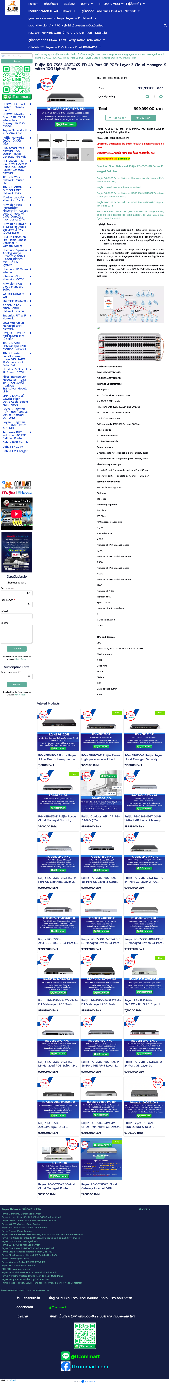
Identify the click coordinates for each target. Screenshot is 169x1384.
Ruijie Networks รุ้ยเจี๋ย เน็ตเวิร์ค (69, 54)
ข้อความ (4, 623)
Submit (16, 684)
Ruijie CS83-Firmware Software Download (118, 187)
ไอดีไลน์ (5, 611)
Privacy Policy (20, 659)
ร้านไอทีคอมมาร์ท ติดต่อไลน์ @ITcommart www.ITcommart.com (25, 1290)
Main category (42, 54)
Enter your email (10, 672)
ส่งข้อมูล (17, 648)
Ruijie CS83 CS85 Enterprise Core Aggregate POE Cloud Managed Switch (126, 54)
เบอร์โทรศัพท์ (8, 600)
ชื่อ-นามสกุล (7, 588)
